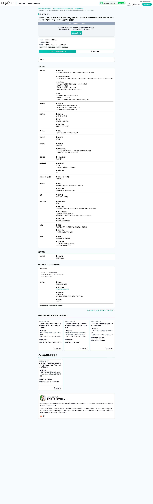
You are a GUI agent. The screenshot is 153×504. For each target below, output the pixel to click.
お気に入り (129, 5)
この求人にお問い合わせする (57, 51)
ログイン (137, 4)
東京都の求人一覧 (79, 8)
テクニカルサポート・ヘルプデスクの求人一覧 (63, 8)
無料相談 (146, 4)
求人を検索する (76, 33)
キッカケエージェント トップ (44, 8)
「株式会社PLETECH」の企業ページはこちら (100, 310)
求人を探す (22, 3)
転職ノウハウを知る (34, 3)
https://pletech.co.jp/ (62, 289)
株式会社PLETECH (44, 14)
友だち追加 (121, 3)
